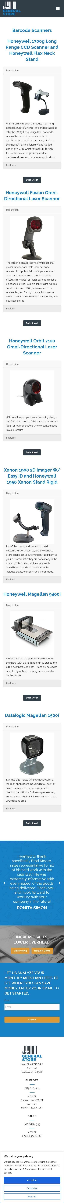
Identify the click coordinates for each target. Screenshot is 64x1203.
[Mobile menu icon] (57, 8)
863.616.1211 (32, 1088)
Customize (32, 1188)
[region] (32, 1177)
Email (8, 1000)
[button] (4, 883)
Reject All (32, 1196)
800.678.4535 (32, 1124)
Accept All (32, 1180)
